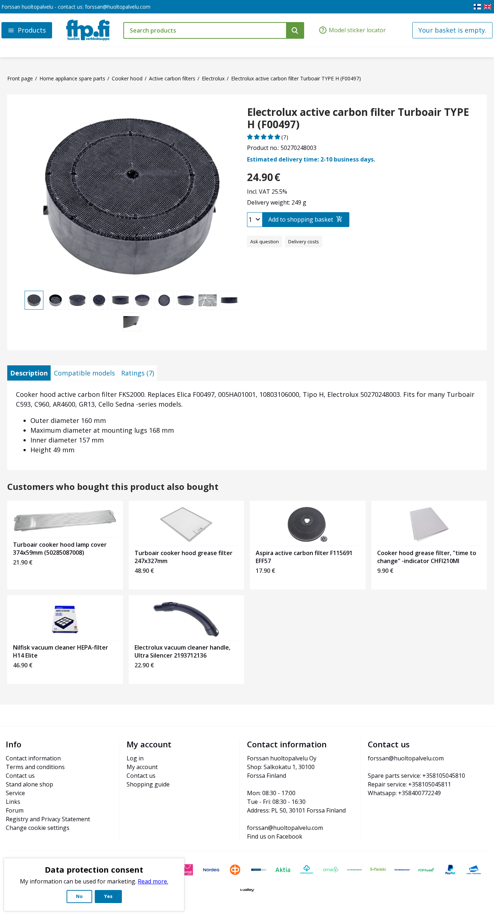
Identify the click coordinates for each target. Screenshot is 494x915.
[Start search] (295, 30)
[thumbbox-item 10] (229, 300)
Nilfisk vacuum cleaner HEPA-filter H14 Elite (60, 651)
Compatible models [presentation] (84, 373)
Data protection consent (94, 869)
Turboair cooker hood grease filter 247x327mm (184, 557)
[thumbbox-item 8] (185, 300)
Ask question (264, 241)
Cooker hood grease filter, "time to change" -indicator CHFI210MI (426, 557)
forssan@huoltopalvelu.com (117, 6)
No (79, 896)
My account (142, 767)
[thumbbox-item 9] (207, 300)
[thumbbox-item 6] (142, 300)
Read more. (153, 881)
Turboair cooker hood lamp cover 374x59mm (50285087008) (60, 549)
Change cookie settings (37, 828)
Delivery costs (303, 241)
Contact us (20, 776)
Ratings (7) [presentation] (137, 373)
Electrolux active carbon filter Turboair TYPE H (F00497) (358, 118)
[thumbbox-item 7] (164, 300)
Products (32, 30)
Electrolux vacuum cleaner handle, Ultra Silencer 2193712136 (182, 651)
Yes (108, 896)
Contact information (33, 758)
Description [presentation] (29, 373)
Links (13, 802)
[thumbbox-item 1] (34, 300)
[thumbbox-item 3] (77, 300)
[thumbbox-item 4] (99, 300)
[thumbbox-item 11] (131, 321)
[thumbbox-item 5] (120, 300)
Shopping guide (148, 784)
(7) (284, 136)
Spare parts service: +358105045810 (416, 776)
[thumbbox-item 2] (55, 300)
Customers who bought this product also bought (112, 487)
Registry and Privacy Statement (48, 819)
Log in (135, 758)
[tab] (29, 373)
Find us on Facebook (274, 836)
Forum (15, 810)
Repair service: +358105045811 (409, 784)
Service (15, 793)
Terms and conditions (35, 767)
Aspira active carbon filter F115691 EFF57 (304, 557)
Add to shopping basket (300, 219)
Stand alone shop (29, 784)
